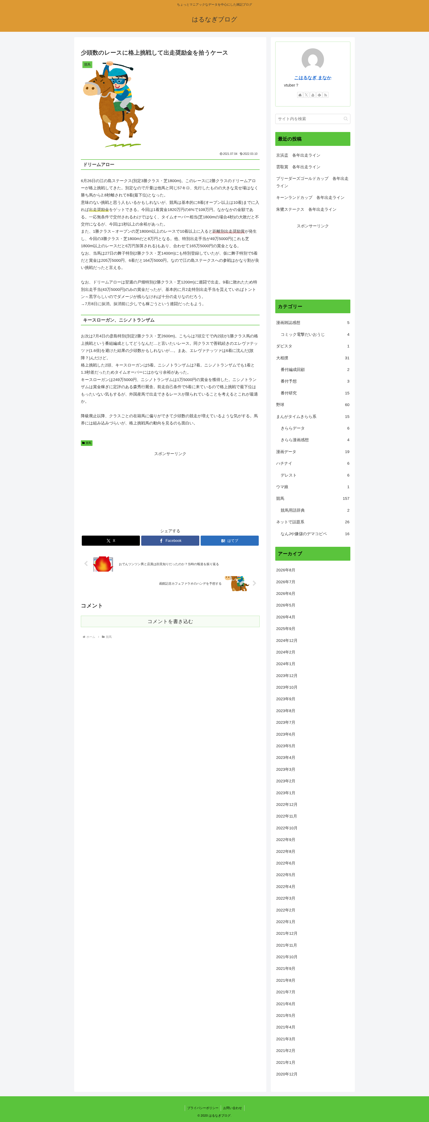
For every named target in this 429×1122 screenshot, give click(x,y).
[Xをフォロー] (306, 95)
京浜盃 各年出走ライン (298, 155)
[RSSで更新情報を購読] (325, 95)
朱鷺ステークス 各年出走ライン (306, 209)
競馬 (88, 443)
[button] (346, 118)
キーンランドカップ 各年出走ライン (310, 197)
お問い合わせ (232, 1108)
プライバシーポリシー (203, 1108)
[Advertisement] (170, 488)
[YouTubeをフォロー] (313, 95)
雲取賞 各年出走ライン (298, 167)
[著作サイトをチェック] (300, 95)
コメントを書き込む (170, 621)
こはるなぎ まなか (312, 77)
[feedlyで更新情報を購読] (319, 95)
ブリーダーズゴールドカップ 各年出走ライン (312, 182)
